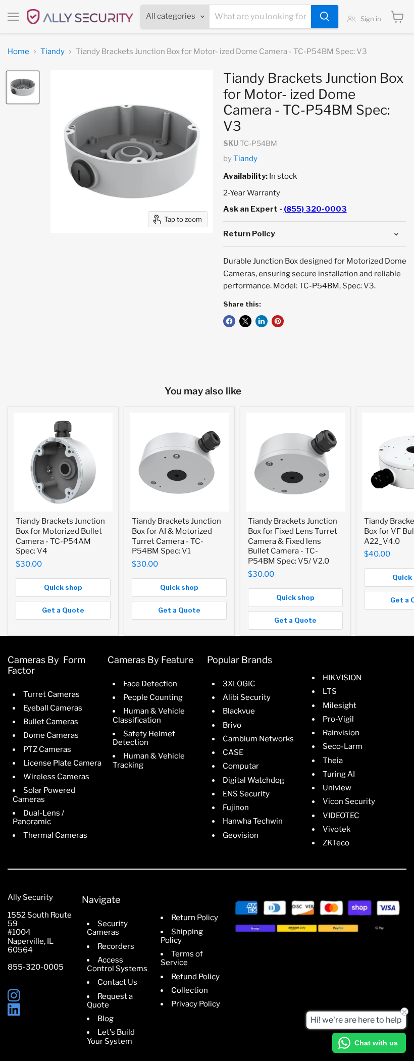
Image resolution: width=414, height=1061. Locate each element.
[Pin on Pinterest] (278, 321)
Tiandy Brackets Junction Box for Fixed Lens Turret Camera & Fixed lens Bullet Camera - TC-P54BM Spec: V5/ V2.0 (292, 541)
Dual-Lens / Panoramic (38, 817)
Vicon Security (349, 801)
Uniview (337, 787)
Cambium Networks (258, 738)
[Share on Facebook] (229, 321)
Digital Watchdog (253, 780)
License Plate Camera (62, 763)
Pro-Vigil (338, 719)
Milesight (339, 705)
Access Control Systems (117, 964)
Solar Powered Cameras (44, 794)
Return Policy (194, 917)
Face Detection (150, 683)
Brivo (232, 725)
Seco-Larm (343, 746)
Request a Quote (110, 1000)
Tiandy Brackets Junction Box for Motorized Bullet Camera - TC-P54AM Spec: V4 (60, 536)
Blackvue (239, 711)
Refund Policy (195, 976)
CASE (233, 752)
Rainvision (341, 732)
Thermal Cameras (55, 835)
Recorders (115, 946)
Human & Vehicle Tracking (149, 760)
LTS (330, 691)
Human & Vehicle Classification (149, 715)
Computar (241, 766)
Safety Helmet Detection (144, 738)
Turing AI (339, 774)
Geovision (240, 835)
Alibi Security (247, 697)
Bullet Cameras (50, 721)
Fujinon (236, 807)
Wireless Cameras (56, 776)
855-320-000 (33, 967)
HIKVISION (342, 677)
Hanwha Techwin (253, 821)
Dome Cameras (51, 735)
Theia (333, 760)
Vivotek (336, 829)
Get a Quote (63, 610)
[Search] (324, 16)
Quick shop (63, 587)
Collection (189, 990)
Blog (105, 1018)
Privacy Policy (195, 1003)
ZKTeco (336, 842)
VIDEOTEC (341, 815)
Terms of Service (182, 958)
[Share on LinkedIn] (261, 321)
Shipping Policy (182, 936)
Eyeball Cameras (52, 708)
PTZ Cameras (47, 749)
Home (18, 51)
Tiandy (52, 51)
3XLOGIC (239, 683)
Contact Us (117, 982)
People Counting (153, 697)
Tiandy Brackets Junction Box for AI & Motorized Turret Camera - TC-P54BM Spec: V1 (176, 536)
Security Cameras (107, 928)
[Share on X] (245, 321)
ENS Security (246, 793)
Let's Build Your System (111, 1036)
